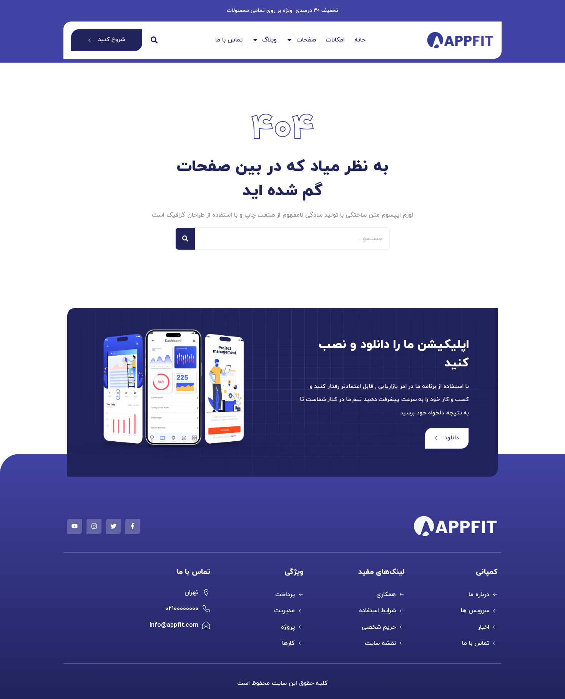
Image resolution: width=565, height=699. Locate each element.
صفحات (306, 40)
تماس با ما (229, 40)
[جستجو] (185, 238)
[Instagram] (93, 526)
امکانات (335, 40)
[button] (154, 40)
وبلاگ (269, 40)
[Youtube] (74, 526)
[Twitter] (113, 526)
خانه (360, 40)
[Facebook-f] (132, 526)
